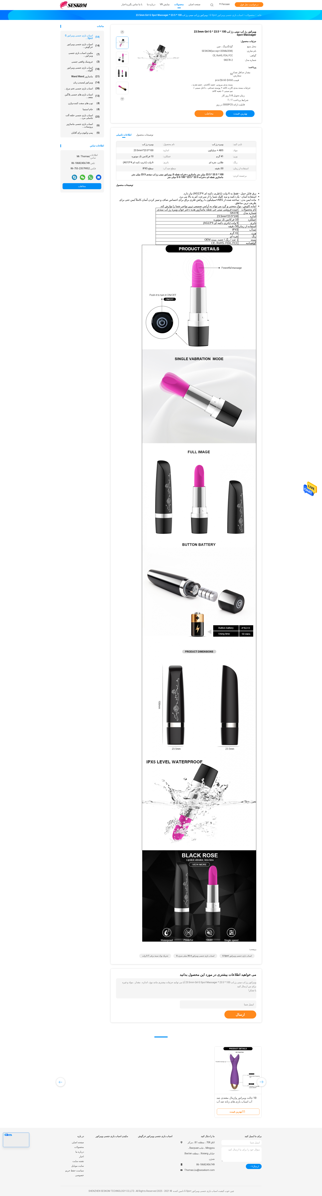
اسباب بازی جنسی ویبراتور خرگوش (155, 1136)
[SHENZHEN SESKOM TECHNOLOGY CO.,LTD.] (73, 5)
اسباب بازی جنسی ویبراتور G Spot (237, 956)
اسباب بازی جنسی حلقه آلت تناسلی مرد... (83, 116)
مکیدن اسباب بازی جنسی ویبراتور (112, 1136)
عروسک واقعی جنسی (85, 61)
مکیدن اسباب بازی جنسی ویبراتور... (84, 54)
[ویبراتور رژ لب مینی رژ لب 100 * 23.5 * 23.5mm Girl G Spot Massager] (158, 58)
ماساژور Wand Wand (85, 76)
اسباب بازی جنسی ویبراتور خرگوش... (83, 45)
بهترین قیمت (240, 113)
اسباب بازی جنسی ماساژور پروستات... (83, 125)
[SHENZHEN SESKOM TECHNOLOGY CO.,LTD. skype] (74, 177)
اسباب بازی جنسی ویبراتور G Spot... (82, 37)
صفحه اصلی (78, 1142)
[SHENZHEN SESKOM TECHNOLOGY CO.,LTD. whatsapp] (90, 177)
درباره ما (79, 1151)
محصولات (79, 1147)
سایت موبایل (77, 1165)
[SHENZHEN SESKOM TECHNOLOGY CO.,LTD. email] (98, 177)
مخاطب (82, 186)
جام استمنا (91, 109)
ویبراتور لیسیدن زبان (86, 82)
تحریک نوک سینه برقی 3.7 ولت (155, 956)
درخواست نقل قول (249, 4)
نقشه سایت (78, 1161)
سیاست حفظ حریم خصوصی (74, 1173)
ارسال (240, 1015)
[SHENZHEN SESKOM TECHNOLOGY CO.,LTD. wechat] (82, 177)
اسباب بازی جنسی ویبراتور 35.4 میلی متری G (195, 956)
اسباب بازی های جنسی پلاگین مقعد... (82, 96)
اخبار (81, 1156)
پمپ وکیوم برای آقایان (85, 132)
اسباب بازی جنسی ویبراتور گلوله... (83, 69)
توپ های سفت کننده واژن (84, 103)
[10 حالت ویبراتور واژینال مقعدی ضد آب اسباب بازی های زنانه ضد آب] (237, 1070)
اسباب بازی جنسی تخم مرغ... (82, 88)
